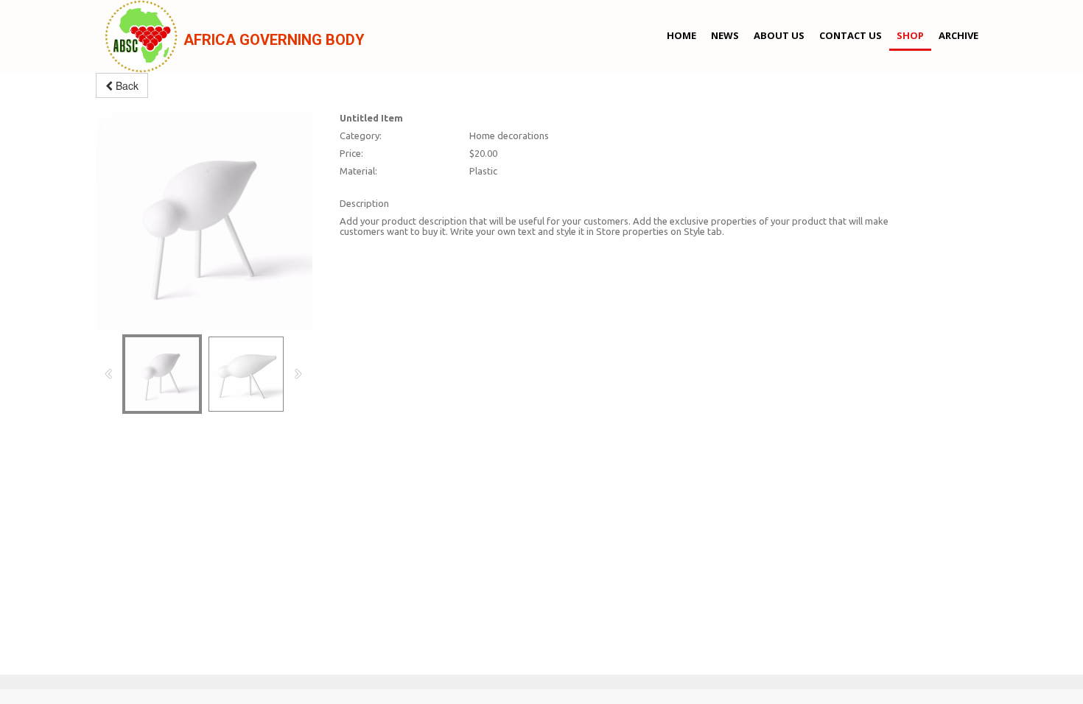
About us (779, 35)
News (725, 35)
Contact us (850, 35)
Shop (910, 35)
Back (126, 85)
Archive (958, 35)
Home (681, 35)
